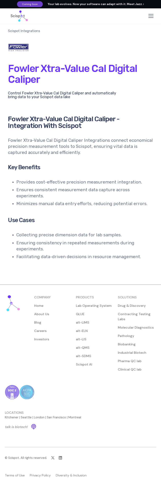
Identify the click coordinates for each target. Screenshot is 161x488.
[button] (150, 16)
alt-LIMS (82, 322)
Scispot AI (84, 364)
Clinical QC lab (130, 369)
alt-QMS (83, 347)
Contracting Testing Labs (134, 316)
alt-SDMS (83, 356)
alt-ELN (82, 331)
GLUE (80, 314)
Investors (41, 339)
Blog (37, 322)
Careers (40, 331)
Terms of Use (15, 475)
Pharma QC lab (130, 361)
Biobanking (127, 344)
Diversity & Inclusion (71, 475)
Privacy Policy (40, 475)
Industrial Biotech (132, 352)
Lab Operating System (94, 305)
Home (38, 305)
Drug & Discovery (132, 305)
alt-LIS (81, 339)
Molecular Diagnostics (136, 327)
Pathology (126, 336)
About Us (41, 314)
